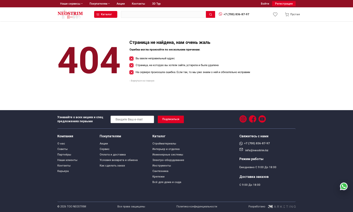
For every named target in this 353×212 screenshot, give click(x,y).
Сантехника (160, 171)
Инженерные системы (167, 154)
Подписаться (170, 119)
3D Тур (156, 3)
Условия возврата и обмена (119, 160)
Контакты (64, 165)
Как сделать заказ (112, 165)
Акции (104, 143)
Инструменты (161, 165)
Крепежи (158, 176)
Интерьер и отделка (166, 149)
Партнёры (64, 154)
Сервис (105, 149)
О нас (61, 143)
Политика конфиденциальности (196, 206)
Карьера (63, 171)
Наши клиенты (67, 160)
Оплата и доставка (113, 154)
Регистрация (284, 3)
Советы (62, 149)
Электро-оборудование (168, 160)
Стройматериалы (164, 143)
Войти (265, 3)
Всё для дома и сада (166, 182)
